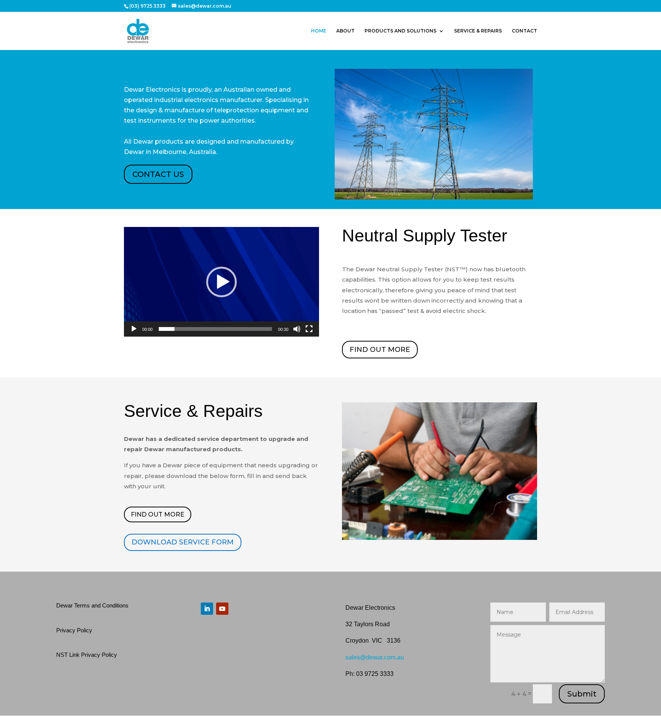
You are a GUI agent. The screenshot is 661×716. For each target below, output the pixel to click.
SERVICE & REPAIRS (478, 31)
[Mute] (297, 329)
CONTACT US (158, 174)
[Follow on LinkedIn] (207, 609)
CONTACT (524, 31)
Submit (581, 693)
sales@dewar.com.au (374, 657)
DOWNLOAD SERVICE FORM (183, 542)
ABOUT (345, 31)
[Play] (134, 329)
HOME (318, 31)
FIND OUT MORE (380, 349)
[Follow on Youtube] (222, 609)
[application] (221, 282)
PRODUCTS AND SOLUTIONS (400, 31)
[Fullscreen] (309, 329)
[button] (221, 282)
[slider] (215, 329)
